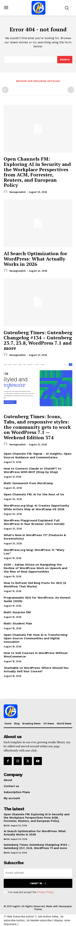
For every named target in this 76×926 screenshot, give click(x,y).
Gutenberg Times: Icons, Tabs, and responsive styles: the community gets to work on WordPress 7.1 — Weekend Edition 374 (37, 426)
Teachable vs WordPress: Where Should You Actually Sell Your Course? (36, 669)
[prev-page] (5, 90)
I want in (36, 883)
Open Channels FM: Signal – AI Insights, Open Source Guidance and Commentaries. (37, 455)
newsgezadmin (17, 192)
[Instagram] (18, 761)
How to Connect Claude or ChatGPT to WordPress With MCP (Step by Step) (32, 470)
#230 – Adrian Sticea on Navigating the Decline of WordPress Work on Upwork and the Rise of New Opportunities (35, 568)
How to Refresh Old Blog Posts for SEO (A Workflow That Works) (35, 584)
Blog (6, 825)
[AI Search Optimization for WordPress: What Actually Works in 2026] (38, 223)
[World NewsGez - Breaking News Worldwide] (38, 8)
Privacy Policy (45, 892)
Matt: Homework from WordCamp (28, 483)
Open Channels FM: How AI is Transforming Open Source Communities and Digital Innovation (36, 638)
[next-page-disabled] (71, 90)
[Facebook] (8, 761)
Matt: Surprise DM (17, 612)
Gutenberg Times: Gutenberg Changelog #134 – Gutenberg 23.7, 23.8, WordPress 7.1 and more (38, 340)
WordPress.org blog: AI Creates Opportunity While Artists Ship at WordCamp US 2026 (36, 507)
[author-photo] (6, 192)
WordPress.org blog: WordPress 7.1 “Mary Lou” (34, 551)
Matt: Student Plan (18, 623)
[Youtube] (38, 761)
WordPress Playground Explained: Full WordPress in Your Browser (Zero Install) (34, 522)
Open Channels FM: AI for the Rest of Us (34, 494)
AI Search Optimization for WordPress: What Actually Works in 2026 (35, 258)
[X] (28, 761)
